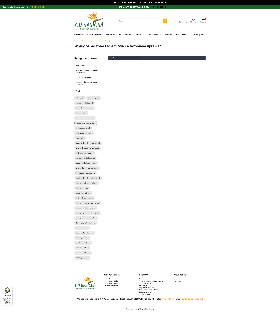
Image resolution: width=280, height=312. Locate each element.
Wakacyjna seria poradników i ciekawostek (88, 71)
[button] (165, 21)
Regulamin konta (145, 292)
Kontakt (107, 279)
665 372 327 (168, 299)
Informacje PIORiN (111, 281)
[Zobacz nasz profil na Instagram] (157, 7)
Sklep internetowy (139, 309)
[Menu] (11, 287)
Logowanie (178, 279)
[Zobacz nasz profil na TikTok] (165, 7)
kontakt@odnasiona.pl (13, 7)
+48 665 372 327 (38, 7)
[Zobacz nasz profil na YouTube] (161, 7)
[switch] (7, 302)
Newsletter (178, 281)
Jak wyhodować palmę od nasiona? (86, 83)
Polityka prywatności (147, 294)
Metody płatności (111, 283)
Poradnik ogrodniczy (84, 77)
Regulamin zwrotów (147, 287)
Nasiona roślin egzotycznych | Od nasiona (88, 41)
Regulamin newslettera (148, 290)
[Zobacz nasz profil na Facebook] (153, 7)
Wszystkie (80, 65)
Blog (106, 41)
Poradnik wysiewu (111, 285)
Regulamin (143, 285)
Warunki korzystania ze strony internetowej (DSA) (151, 282)
